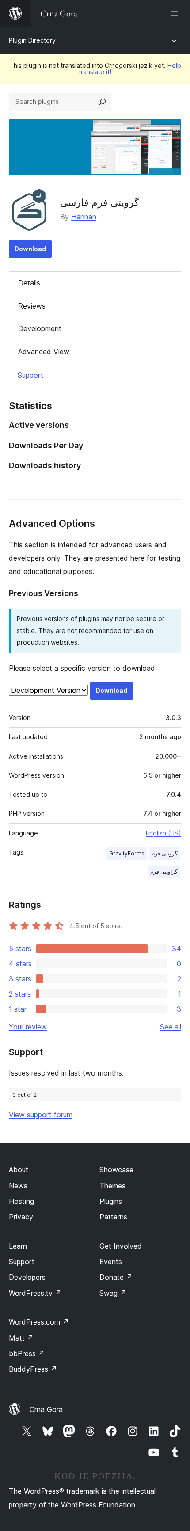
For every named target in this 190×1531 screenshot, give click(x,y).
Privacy (21, 1216)
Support (30, 375)
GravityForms (126, 853)
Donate (116, 1277)
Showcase (116, 1169)
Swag (112, 1293)
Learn (18, 1246)
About (18, 1169)
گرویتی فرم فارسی (99, 202)
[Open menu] (176, 13)
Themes (112, 1185)
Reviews (32, 305)
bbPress (27, 1353)
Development (39, 328)
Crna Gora (46, 1409)
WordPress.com (39, 1321)
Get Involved (120, 1246)
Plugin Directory (32, 40)
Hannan (83, 216)
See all (170, 1026)
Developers (27, 1277)
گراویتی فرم (164, 871)
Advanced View (43, 351)
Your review (28, 1026)
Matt (21, 1337)
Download (30, 249)
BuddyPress (33, 1369)
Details (29, 282)
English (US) (163, 833)
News (18, 1185)
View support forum (40, 1114)
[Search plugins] (102, 102)
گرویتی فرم (165, 853)
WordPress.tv (35, 1293)
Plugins (110, 1201)
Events (110, 1261)
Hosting (21, 1201)
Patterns (113, 1216)
